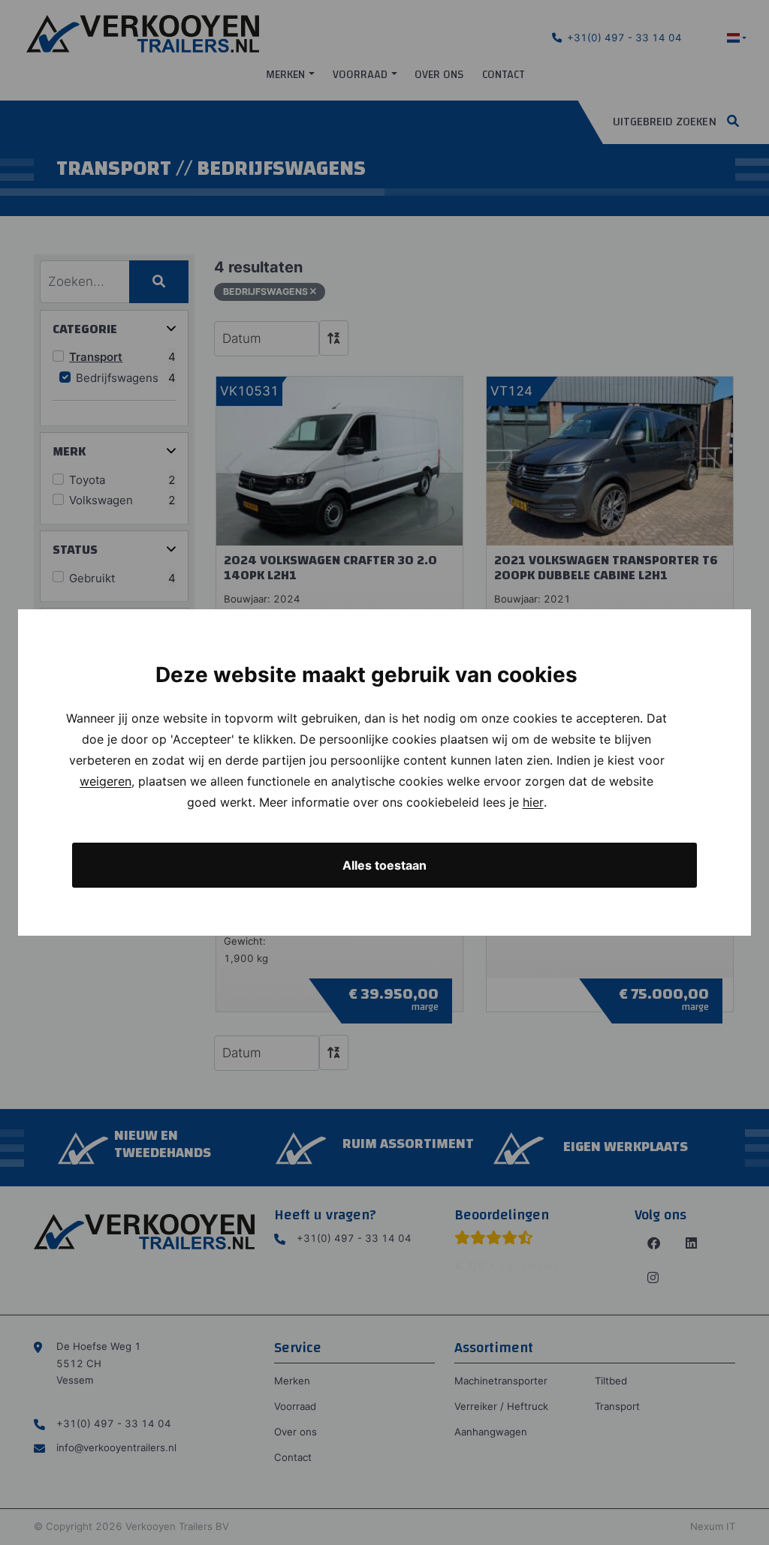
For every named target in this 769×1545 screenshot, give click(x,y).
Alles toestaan (384, 865)
